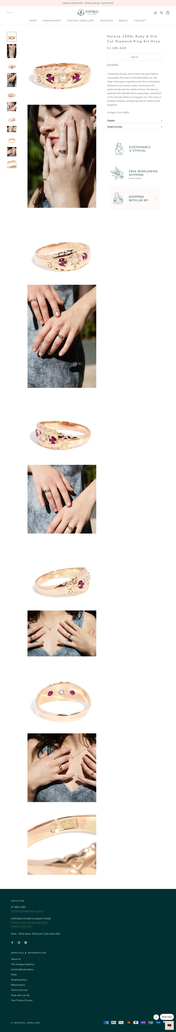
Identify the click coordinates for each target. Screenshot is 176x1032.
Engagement (52, 20)
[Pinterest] (128, 64)
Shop (33, 20)
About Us (16, 959)
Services (106, 20)
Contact (140, 20)
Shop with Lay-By (20, 995)
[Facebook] (121, 64)
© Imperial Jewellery (26, 1023)
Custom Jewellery (80, 20)
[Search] (161, 12)
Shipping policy (19, 979)
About (123, 20)
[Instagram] (19, 942)
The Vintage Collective (23, 964)
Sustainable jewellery (22, 969)
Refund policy (18, 985)
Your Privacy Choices (21, 1000)
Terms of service (19, 990)
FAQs (14, 974)
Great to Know (114, 126)
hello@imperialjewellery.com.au (27, 911)
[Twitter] (125, 64)
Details (111, 120)
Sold (134, 57)
